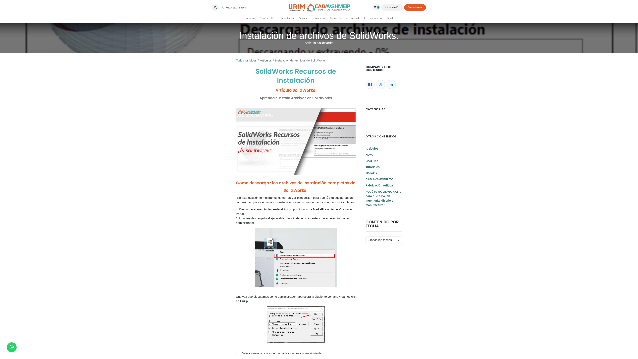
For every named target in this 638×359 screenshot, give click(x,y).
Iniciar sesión (392, 7)
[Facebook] (370, 84)
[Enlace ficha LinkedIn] (391, 84)
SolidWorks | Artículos (383, 121)
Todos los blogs (246, 60)
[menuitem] (251, 18)
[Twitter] (380, 84)
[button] (215, 7)
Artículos (266, 60)
